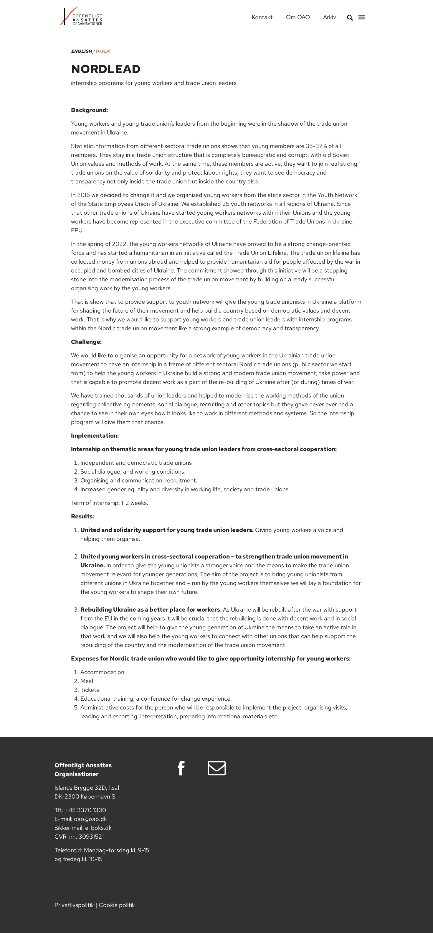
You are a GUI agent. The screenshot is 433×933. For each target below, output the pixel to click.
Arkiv (329, 17)
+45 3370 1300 (85, 810)
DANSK (102, 51)
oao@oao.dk (90, 819)
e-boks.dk (98, 828)
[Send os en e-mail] (218, 768)
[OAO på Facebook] (183, 768)
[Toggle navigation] (362, 17)
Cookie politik (117, 905)
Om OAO (298, 17)
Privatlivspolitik (74, 905)
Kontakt (263, 17)
